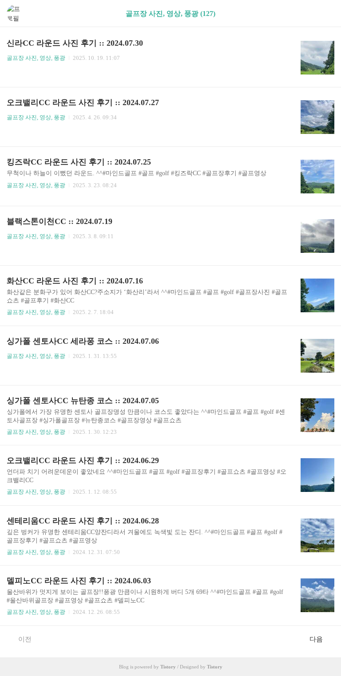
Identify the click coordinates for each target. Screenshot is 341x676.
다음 (316, 639)
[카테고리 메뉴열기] (325, 13)
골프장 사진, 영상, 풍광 (36, 58)
